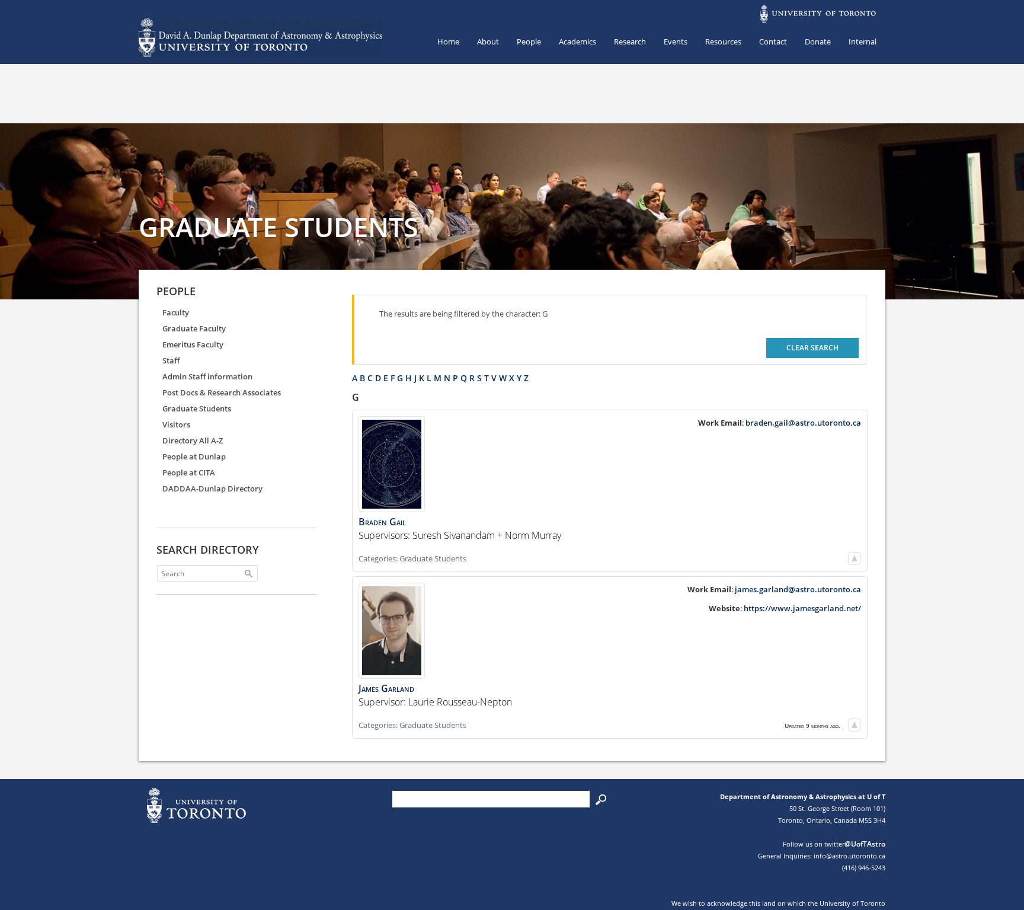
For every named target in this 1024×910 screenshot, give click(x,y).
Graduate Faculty (194, 328)
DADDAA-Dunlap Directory (212, 488)
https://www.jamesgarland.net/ (802, 608)
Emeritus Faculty (192, 344)
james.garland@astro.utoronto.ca (798, 589)
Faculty (175, 312)
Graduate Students (196, 408)
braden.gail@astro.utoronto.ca (803, 422)
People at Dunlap (194, 456)
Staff (171, 360)
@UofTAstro (864, 844)
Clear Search (812, 348)
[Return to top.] (854, 558)
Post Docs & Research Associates (221, 392)
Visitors (176, 424)
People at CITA (188, 472)
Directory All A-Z (192, 440)
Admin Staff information (207, 376)
